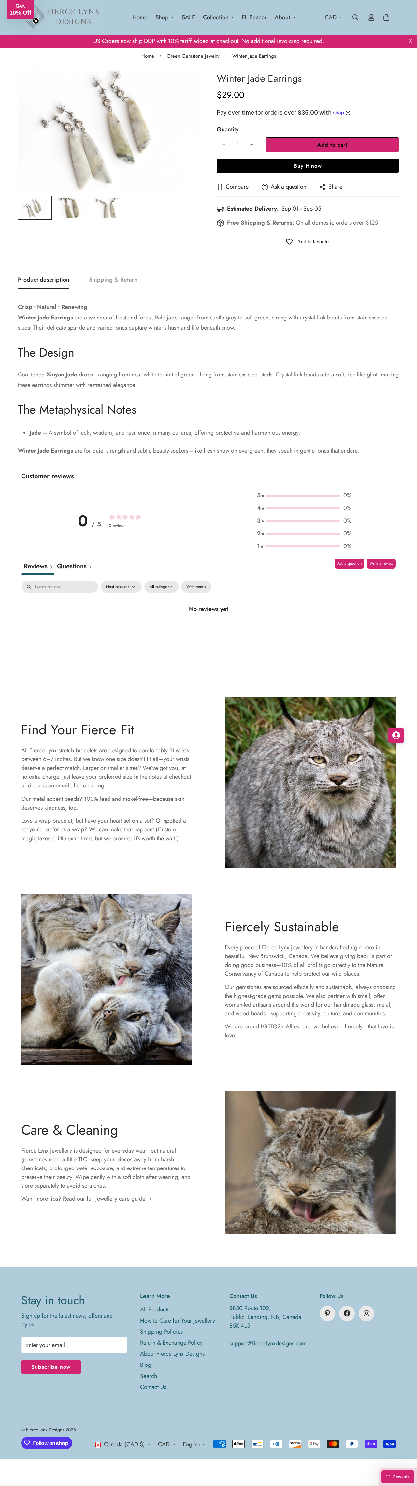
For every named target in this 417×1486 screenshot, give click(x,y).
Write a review (381, 563)
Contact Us (153, 1387)
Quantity (228, 129)
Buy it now (308, 166)
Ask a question (349, 563)
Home (140, 17)
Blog (145, 1365)
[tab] (73, 567)
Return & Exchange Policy (171, 1342)
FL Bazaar (254, 17)
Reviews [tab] (38, 566)
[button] (304, 495)
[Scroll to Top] (404, 1450)
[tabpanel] (208, 630)
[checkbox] (196, 587)
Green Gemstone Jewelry (193, 56)
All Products (154, 1309)
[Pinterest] (327, 1313)
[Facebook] (347, 1313)
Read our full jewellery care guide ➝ (107, 1199)
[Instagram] (366, 1313)
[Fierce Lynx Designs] (62, 17)
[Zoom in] (186, 84)
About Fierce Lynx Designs (172, 1354)
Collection (216, 17)
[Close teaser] (36, 21)
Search (148, 1376)
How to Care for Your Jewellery (177, 1320)
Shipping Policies (161, 1331)
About (282, 17)
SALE (188, 17)
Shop (162, 17)
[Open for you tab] (396, 735)
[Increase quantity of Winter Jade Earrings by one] (252, 144)
